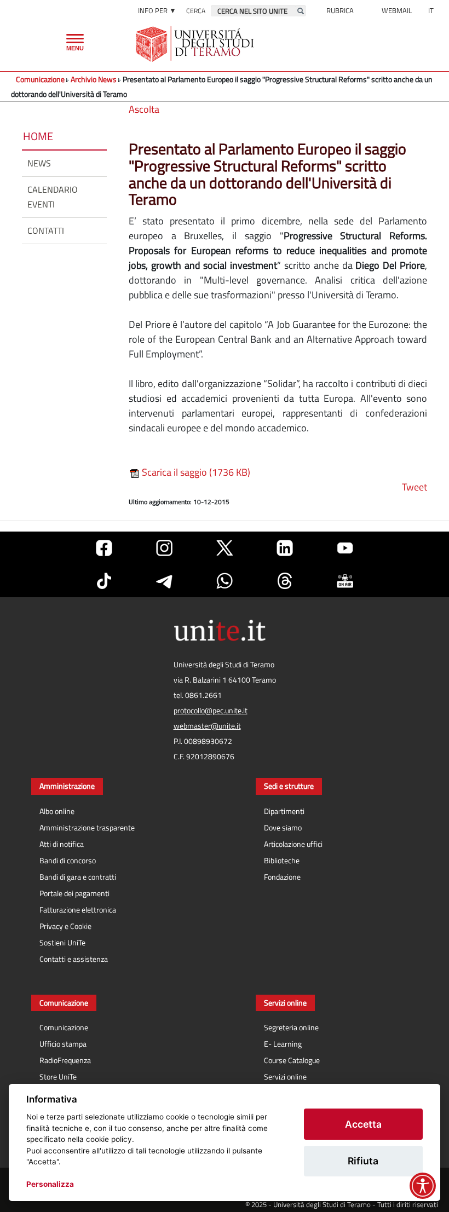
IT (431, 10)
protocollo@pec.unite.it (210, 711)
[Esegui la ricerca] (300, 10)
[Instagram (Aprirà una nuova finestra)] (164, 548)
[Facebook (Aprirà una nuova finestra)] (104, 548)
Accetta (363, 1124)
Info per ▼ (157, 10)
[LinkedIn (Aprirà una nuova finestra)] (285, 548)
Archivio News (94, 79)
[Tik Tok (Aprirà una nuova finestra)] (104, 581)
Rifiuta (363, 1161)
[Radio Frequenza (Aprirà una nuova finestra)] (345, 581)
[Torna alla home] (195, 44)
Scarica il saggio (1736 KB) (195, 472)
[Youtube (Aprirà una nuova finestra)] (345, 548)
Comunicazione (40, 79)
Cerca (195, 10)
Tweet (414, 487)
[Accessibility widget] (423, 1186)
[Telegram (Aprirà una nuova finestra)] (164, 581)
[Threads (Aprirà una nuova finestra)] (285, 581)
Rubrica (340, 10)
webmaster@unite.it (207, 726)
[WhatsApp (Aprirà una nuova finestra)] (224, 581)
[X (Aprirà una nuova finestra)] (224, 548)
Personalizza (50, 1184)
